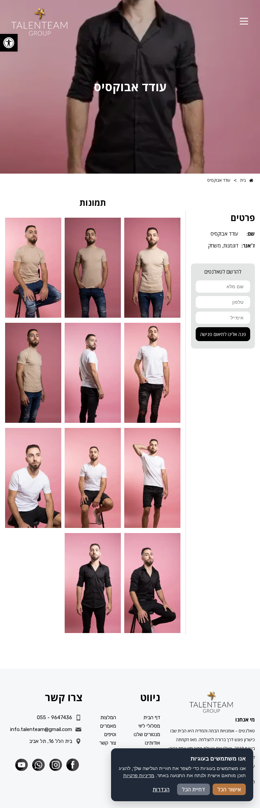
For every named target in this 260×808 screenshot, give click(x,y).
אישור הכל (229, 789)
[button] (244, 21)
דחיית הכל (193, 789)
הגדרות (161, 789)
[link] (9, 43)
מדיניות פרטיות (138, 775)
